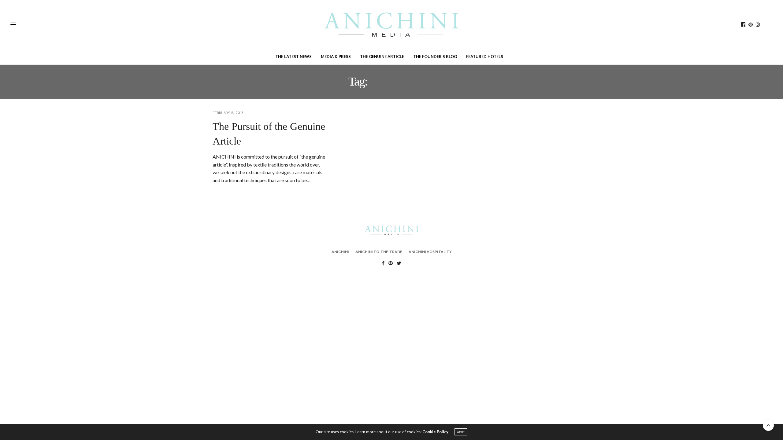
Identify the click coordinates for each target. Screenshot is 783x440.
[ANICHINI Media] (391, 24)
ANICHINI (340, 251)
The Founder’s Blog (435, 56)
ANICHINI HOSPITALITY (430, 251)
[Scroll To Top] (768, 425)
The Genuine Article (382, 56)
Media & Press (336, 56)
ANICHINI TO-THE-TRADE (378, 251)
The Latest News (293, 56)
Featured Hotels (484, 56)
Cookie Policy (435, 431)
